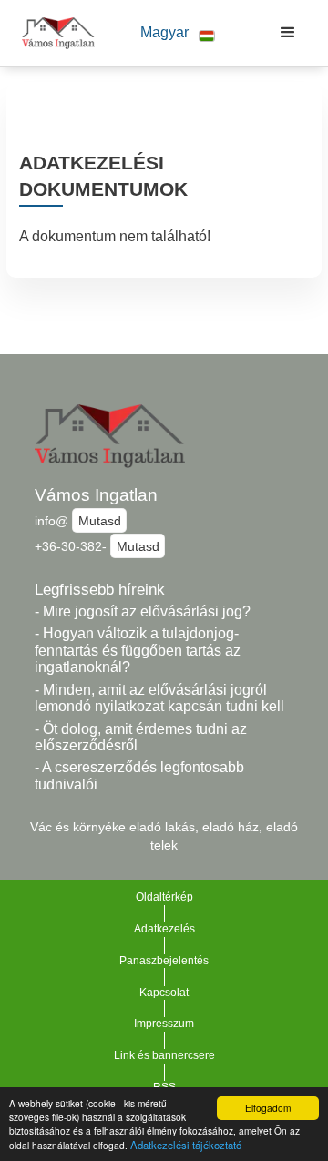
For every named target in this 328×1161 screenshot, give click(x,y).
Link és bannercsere (164, 1055)
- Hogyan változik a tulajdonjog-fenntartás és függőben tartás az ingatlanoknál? (138, 650)
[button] (177, 33)
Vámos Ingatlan (96, 494)
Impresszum (164, 1023)
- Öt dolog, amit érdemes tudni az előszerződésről (141, 737)
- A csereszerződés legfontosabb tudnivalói (139, 775)
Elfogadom (268, 1108)
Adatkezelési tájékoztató (185, 1144)
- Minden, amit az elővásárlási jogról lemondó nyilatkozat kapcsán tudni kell (159, 698)
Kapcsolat (164, 992)
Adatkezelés (164, 928)
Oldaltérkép (164, 897)
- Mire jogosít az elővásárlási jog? (143, 611)
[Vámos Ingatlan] (54, 32)
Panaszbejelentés (164, 960)
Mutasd (99, 521)
